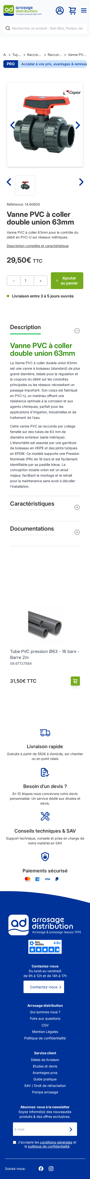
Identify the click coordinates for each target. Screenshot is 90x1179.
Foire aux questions (45, 1018)
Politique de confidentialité (45, 1038)
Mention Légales (45, 1032)
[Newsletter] (70, 1129)
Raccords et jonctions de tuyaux (34, 55)
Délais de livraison (45, 1060)
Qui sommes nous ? (45, 1012)
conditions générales (56, 1142)
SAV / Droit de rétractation (45, 1086)
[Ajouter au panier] (75, 681)
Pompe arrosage (45, 1092)
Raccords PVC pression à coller (55, 55)
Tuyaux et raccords (16, 55)
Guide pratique (45, 1079)
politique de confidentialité (49, 1146)
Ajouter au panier (69, 280)
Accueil (5, 55)
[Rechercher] (7, 28)
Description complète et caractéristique (38, 246)
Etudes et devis (45, 1066)
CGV (45, 1025)
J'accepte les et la (47, 1144)
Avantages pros (45, 1073)
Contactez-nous (44, 987)
